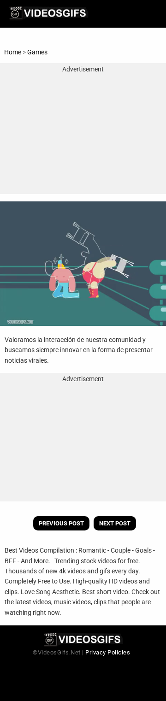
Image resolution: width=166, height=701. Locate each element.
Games (37, 52)
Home (12, 52)
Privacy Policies (107, 652)
